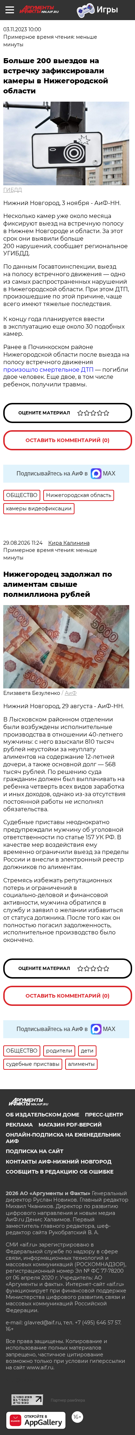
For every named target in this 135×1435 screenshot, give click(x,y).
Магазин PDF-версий (70, 1124)
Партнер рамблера (68, 1400)
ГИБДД (12, 190)
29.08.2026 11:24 (22, 543)
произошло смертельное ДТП (48, 369)
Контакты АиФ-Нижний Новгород (59, 1161)
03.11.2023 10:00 (22, 29)
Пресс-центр (104, 1114)
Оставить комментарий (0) (67, 440)
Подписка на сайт (34, 1151)
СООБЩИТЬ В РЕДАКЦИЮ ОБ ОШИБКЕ (59, 1172)
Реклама (19, 1124)
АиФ (71, 693)
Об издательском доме (42, 1114)
